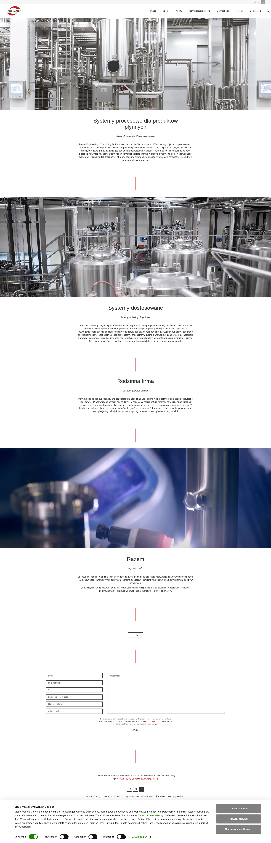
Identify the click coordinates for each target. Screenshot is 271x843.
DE (129, 789)
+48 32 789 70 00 (125, 778)
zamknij (135, 635)
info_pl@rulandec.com (147, 778)
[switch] (64, 836)
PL (142, 789)
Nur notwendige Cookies (238, 829)
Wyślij (135, 730)
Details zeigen (139, 836)
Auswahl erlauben (238, 819)
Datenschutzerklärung (151, 815)
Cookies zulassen (238, 808)
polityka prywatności (150, 721)
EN (136, 789)
